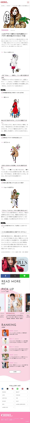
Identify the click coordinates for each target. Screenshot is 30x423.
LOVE (3, 395)
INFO (3, 404)
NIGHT (17, 401)
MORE (15, 371)
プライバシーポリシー (9, 418)
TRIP (17, 398)
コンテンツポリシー (17, 418)
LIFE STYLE (4, 398)
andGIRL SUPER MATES (20, 404)
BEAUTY (17, 392)
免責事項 (22, 418)
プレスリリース (3, 418)
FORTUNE (18, 395)
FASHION (4, 392)
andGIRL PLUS (5, 407)
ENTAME (4, 401)
